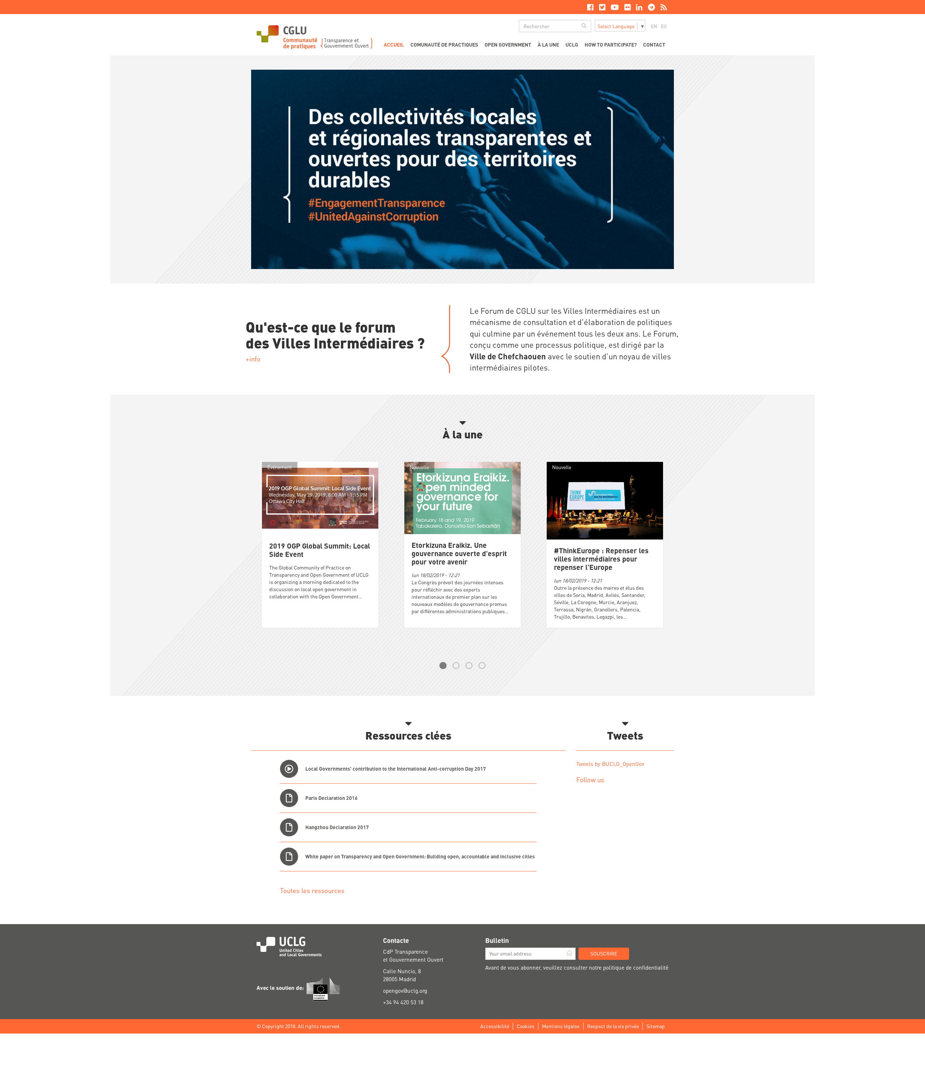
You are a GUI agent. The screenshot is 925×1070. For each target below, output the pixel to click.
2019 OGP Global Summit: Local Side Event (319, 550)
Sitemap (655, 1026)
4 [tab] (482, 665)
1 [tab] (443, 665)
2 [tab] (456, 665)
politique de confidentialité (635, 967)
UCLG (571, 44)
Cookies (525, 1026)
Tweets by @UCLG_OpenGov (610, 763)
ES (664, 26)
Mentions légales (561, 1026)
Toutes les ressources (312, 890)
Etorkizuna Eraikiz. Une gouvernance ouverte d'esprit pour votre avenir (459, 553)
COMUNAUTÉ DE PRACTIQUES (444, 44)
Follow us (590, 779)
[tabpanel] (462, 547)
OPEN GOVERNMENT (508, 44)
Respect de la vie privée (613, 1026)
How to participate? (611, 44)
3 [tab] (469, 665)
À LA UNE (548, 44)
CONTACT (654, 44)
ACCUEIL (394, 44)
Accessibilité (494, 1026)
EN (654, 26)
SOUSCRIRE (603, 953)
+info (253, 359)
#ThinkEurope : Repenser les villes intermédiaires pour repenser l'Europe (601, 559)
